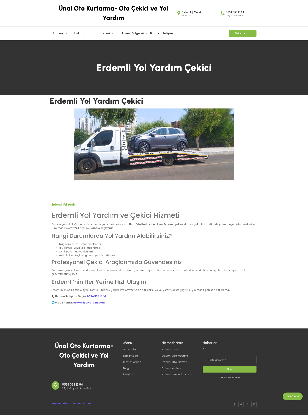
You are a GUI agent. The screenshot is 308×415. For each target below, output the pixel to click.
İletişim (168, 33)
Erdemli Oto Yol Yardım (177, 374)
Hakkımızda (81, 33)
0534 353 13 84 (96, 296)
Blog (153, 33)
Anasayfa (60, 33)
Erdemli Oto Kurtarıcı (175, 356)
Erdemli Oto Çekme (174, 362)
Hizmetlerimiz (105, 33)
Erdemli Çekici (170, 349)
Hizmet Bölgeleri (132, 33)
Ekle (229, 369)
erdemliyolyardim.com (89, 302)
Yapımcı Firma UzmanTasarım (71, 403)
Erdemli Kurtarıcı (172, 368)
